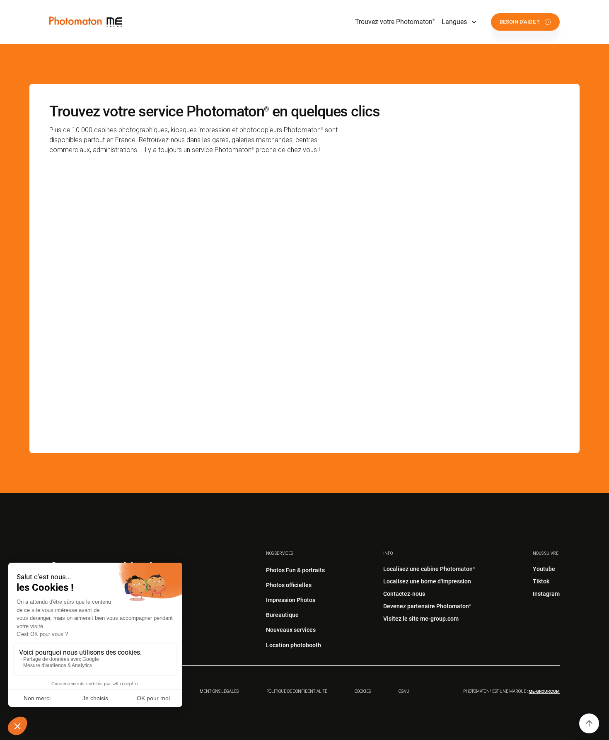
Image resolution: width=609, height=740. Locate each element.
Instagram (546, 593)
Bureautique (282, 615)
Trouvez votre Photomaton (395, 22)
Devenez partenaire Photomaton (427, 606)
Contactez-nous (404, 593)
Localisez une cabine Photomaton (429, 569)
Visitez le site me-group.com (421, 618)
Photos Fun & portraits (295, 570)
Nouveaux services (291, 629)
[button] (460, 22)
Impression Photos (290, 600)
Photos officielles (289, 585)
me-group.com (544, 691)
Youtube (544, 569)
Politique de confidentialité (296, 691)
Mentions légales (219, 691)
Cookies (363, 691)
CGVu (404, 691)
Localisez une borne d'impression (427, 581)
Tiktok (541, 581)
